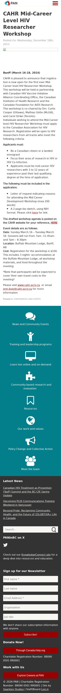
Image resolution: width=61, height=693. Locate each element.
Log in (45, 689)
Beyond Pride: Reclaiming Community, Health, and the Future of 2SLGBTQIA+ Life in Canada (30, 514)
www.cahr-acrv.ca (29, 285)
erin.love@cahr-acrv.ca (17, 289)
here (35, 212)
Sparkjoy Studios (13, 689)
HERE (54, 222)
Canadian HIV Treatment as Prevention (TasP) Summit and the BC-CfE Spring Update (27, 492)
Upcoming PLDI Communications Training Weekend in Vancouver (29, 503)
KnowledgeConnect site (36, 554)
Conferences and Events (27, 299)
